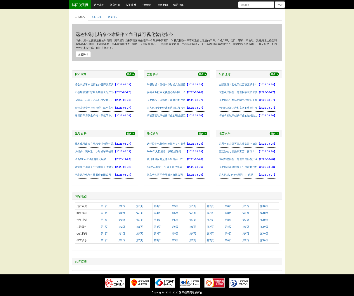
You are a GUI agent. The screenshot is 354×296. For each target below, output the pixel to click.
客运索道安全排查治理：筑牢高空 (94, 107)
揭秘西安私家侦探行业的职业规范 (166, 115)
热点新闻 (162, 4)
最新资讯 (113, 17)
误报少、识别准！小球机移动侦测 (94, 151)
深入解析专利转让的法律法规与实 (166, 107)
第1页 (104, 206)
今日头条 (96, 17)
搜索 (279, 4)
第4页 (157, 206)
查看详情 (83, 54)
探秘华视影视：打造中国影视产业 (238, 159)
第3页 (139, 206)
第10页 (264, 206)
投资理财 (131, 4)
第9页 (245, 206)
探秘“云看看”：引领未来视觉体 (164, 167)
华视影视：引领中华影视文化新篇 (166, 84)
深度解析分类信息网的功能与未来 (238, 100)
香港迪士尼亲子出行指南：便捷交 (94, 167)
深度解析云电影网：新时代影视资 (166, 100)
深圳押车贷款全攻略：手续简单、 (94, 115)
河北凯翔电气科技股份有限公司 (93, 174)
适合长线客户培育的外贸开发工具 (94, 84)
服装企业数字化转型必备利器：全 (166, 92)
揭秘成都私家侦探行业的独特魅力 (238, 115)
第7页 (210, 206)
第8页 (228, 206)
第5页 (175, 206)
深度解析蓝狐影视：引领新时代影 (238, 167)
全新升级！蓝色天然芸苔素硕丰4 (237, 84)
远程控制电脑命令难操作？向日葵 (166, 143)
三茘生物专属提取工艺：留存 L (236, 151)
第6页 (192, 206)
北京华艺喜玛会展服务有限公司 (165, 174)
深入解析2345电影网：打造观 (236, 174)
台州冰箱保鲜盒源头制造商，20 (165, 159)
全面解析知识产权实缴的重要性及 (238, 107)
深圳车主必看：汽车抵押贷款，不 (94, 100)
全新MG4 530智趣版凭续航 (90, 159)
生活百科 (147, 4)
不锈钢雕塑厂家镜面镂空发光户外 (94, 92)
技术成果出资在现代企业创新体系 (94, 143)
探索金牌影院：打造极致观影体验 (238, 92)
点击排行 (80, 17)
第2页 (122, 206)
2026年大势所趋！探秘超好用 (164, 151)
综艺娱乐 (178, 4)
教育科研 (115, 4)
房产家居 (99, 4)
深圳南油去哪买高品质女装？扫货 (238, 143)
